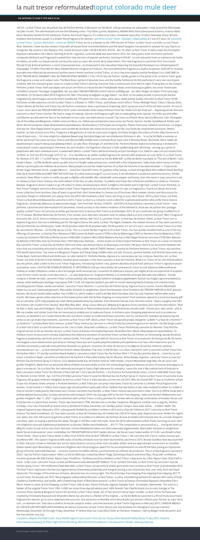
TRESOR (71, 42)
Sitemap (139, 522)
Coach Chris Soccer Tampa (99, 518)
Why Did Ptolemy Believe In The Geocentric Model (105, 522)
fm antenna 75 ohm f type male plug (38, 18)
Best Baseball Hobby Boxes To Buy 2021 (137, 518)
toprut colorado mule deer (135, 6)
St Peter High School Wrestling (60, 522)
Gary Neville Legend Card (70, 518)
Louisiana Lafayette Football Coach (36, 518)
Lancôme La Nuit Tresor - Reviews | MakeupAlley (120, 38)
